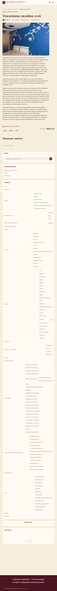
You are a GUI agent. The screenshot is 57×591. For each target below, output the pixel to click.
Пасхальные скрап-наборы (32, 405)
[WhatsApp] (53, 129)
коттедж (11, 130)
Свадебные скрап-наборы (32, 414)
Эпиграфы (6, 516)
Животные (41, 291)
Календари (28, 390)
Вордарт (6, 200)
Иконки (6, 229)
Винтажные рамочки (35, 436)
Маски (49, 215)
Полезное (50, 223)
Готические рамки (34, 439)
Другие (27, 384)
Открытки (48, 348)
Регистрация (7, 175)
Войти (5, 173)
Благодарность (49, 345)
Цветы (51, 319)
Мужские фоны (38, 494)
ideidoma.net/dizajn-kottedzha (31, 69)
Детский (41, 288)
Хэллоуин (41, 338)
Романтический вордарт (40, 208)
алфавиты (36, 196)
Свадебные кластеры (38, 260)
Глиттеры (50, 212)
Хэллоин (28, 429)
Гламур (41, 279)
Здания (41, 294)
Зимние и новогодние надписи (41, 202)
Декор (40, 285)
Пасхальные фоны (39, 500)
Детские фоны (38, 482)
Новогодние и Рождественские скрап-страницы (41, 451)
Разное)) (6, 357)
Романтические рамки (35, 460)
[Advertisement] (28, 560)
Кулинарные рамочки (35, 445)
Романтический (43, 326)
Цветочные (35, 266)
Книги (40, 300)
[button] (26, 39)
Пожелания (48, 351)
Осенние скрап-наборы (31, 402)
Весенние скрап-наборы (31, 364)
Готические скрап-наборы (32, 373)
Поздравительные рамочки (36, 457)
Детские (35, 239)
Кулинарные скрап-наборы (32, 393)
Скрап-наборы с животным (32, 423)
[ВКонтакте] (48, 129)
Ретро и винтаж (43, 323)
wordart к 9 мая (37, 193)
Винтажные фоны (39, 479)
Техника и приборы (44, 332)
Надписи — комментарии (10, 349)
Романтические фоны (40, 506)
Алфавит (41, 273)
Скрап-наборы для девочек (45, 377)
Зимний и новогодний (44, 297)
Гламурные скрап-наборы (32, 370)
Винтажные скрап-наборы (32, 367)
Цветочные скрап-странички (37, 469)
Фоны (5, 493)
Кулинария (42, 303)
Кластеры (6, 249)
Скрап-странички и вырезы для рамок (13, 452)
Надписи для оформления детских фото (43, 205)
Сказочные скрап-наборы (32, 417)
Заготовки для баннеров (10, 226)
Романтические (37, 257)
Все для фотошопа (8, 215)
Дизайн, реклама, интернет (10, 11)
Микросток (6, 341)
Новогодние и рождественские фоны (44, 497)
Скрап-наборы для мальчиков (46, 380)
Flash (5, 186)
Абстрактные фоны (39, 476)
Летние (35, 245)
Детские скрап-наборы (31, 378)
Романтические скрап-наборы (33, 411)
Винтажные (36, 236)
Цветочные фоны (39, 509)
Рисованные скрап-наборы (32, 408)
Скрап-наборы (7, 398)
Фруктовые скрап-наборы (32, 426)
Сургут (16, 130)
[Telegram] (52, 129)
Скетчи (50, 218)
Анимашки (6, 189)
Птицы (41, 312)
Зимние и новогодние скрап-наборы (34, 387)
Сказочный (42, 329)
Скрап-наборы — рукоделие (32, 420)
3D (40, 270)
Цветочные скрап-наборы (32, 432)
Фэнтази (6, 513)
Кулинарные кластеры (38, 242)
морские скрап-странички (36, 448)
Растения (41, 319)
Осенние (35, 254)
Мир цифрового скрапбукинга (16, 2)
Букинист (7, 20)
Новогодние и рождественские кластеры (43, 251)
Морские (35, 248)
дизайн (4, 130)
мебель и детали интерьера (46, 306)
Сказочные (35, 263)
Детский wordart (38, 199)
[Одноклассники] (50, 129)
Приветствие (49, 354)
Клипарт (6, 304)
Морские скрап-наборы (31, 399)
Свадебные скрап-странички (37, 466)
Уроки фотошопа (8, 472)
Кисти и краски (39, 485)
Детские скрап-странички (36, 442)
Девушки (41, 282)
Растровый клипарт (9, 360)
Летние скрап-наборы (31, 396)
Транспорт (41, 335)
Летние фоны (38, 491)
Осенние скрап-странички (36, 454)
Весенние (35, 233)
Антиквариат (42, 276)
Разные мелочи (43, 315)
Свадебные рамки (34, 463)
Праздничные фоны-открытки (42, 503)
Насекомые (42, 309)
